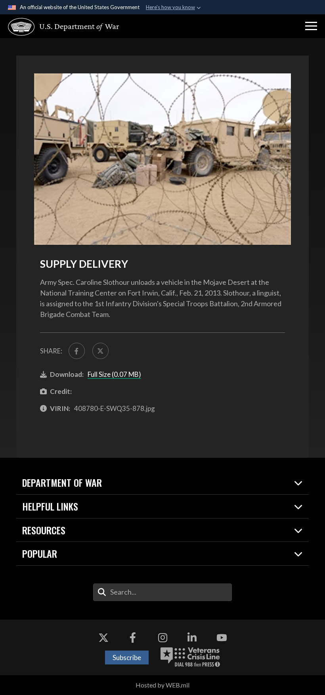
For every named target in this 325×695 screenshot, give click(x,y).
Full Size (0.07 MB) (114, 374)
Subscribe (127, 657)
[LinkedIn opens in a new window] (192, 637)
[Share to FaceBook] (77, 351)
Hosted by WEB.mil (162, 685)
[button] (311, 26)
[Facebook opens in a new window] (133, 637)
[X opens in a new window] (103, 637)
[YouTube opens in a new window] (221, 637)
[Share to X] (100, 351)
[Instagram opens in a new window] (162, 637)
